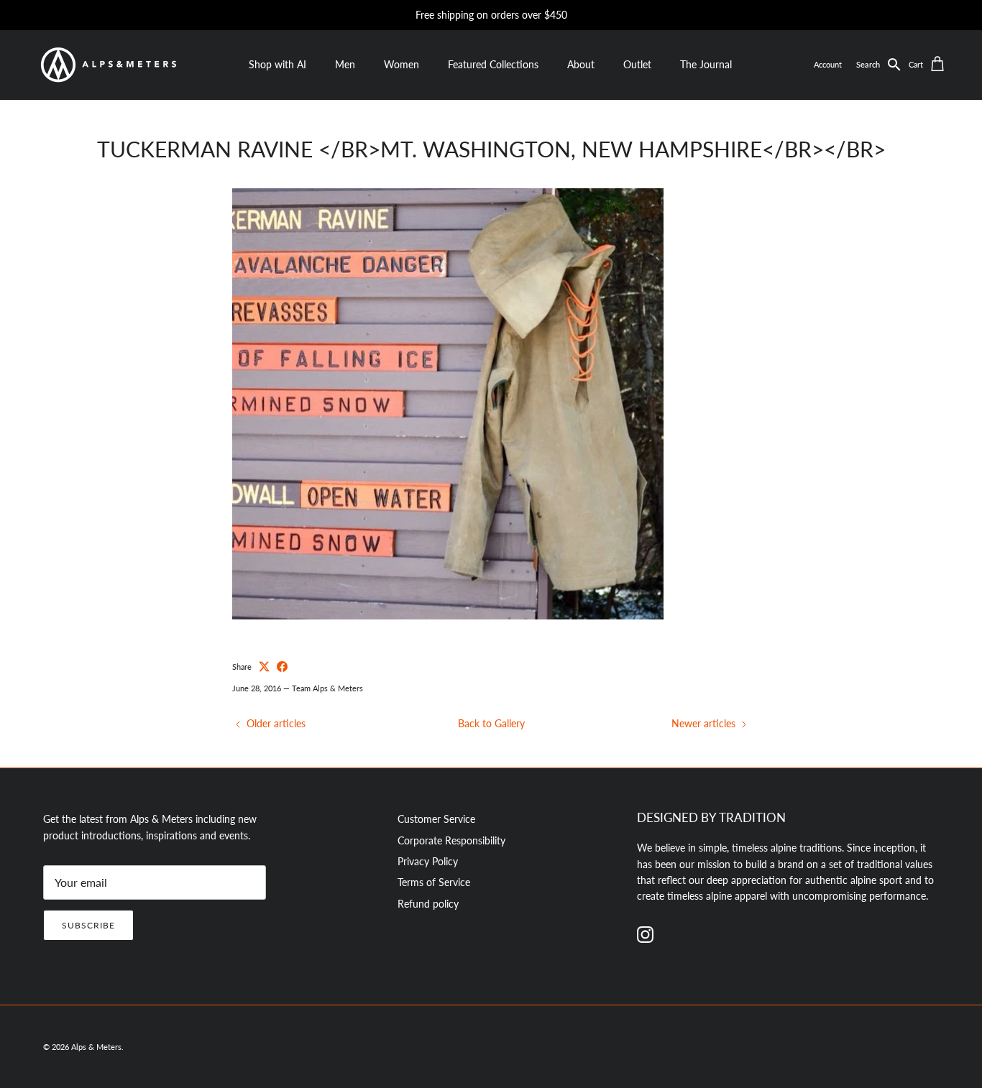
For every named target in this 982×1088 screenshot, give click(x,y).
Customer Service (436, 819)
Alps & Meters (96, 1046)
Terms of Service (434, 882)
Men (345, 64)
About (581, 64)
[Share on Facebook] (282, 666)
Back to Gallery (491, 723)
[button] (882, 64)
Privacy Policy (428, 861)
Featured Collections (493, 64)
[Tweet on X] (264, 666)
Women (401, 64)
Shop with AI (277, 64)
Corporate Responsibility (451, 840)
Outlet (637, 64)
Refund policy (428, 904)
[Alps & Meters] (108, 65)
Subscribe (88, 925)
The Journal (706, 64)
